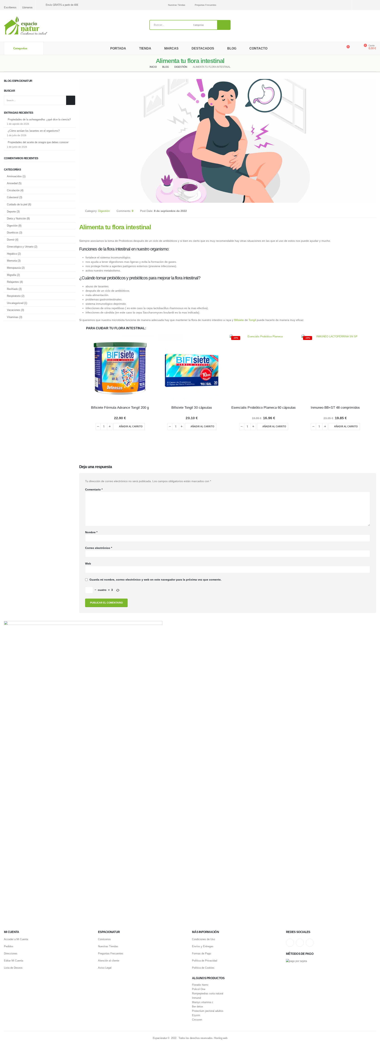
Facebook (310, 943)
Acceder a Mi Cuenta (16, 939)
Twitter (300, 943)
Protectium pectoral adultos (207, 1011)
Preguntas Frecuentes (205, 5)
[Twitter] (366, 5)
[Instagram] (359, 5)
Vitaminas (12, 317)
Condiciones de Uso (203, 939)
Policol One (198, 989)
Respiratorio (14, 295)
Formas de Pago (201, 953)
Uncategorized (15, 303)
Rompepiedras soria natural (207, 993)
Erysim (196, 1015)
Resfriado (12, 289)
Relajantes (13, 281)
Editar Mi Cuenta (13, 960)
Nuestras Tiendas (176, 5)
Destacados (203, 48)
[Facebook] (373, 5)
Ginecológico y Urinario (20, 246)
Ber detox (197, 1006)
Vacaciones (13, 309)
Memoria (12, 260)
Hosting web (220, 1038)
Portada (118, 48)
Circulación (13, 190)
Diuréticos (12, 232)
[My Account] (355, 48)
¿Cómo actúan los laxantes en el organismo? (34, 130)
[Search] (223, 25)
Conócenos (104, 939)
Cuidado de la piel (17, 204)
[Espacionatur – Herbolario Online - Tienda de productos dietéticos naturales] (25, 25)
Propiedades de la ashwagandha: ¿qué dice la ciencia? (39, 119)
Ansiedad (12, 183)
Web (88, 563)
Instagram (290, 943)
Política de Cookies (203, 967)
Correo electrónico (98, 547)
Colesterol (12, 197)
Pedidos (8, 946)
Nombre (91, 532)
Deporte (11, 211)
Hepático (12, 253)
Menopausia (14, 267)
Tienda (145, 48)
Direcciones (10, 953)
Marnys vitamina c (202, 1002)
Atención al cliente (108, 960)
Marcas (171, 48)
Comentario (94, 489)
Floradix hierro (200, 984)
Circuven (197, 1019)
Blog (231, 48)
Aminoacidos (14, 176)
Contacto (258, 48)
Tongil (252, 320)
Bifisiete (239, 320)
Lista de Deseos (13, 967)
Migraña (11, 274)
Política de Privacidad (204, 960)
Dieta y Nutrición (16, 218)
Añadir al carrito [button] (130, 426)
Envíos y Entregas (202, 946)
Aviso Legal (104, 967)
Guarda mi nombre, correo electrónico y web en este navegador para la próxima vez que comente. (155, 579)
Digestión (104, 210)
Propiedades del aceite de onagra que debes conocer (38, 142)
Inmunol (196, 998)
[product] (120, 368)
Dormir (10, 239)
